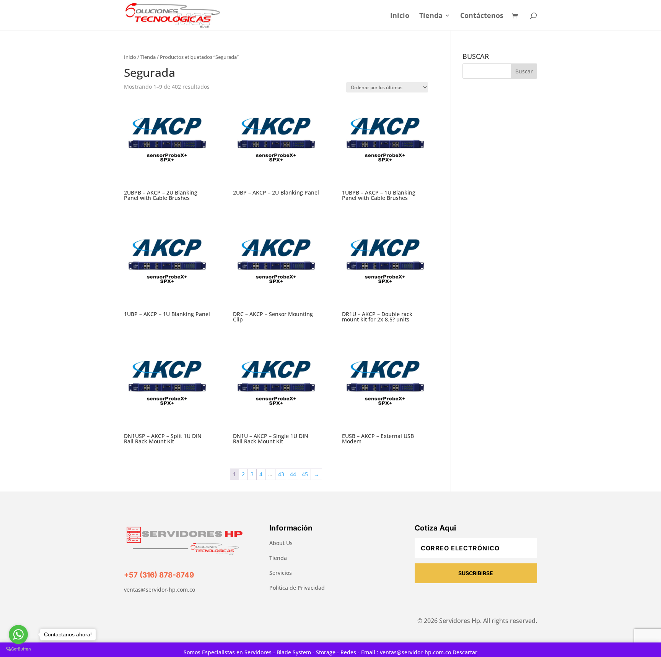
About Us (281, 543)
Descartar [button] (465, 652)
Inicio (399, 16)
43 (281, 474)
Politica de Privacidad (297, 587)
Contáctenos (481, 16)
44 (293, 474)
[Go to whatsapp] (18, 634)
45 (305, 474)
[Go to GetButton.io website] (18, 649)
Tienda (431, 16)
